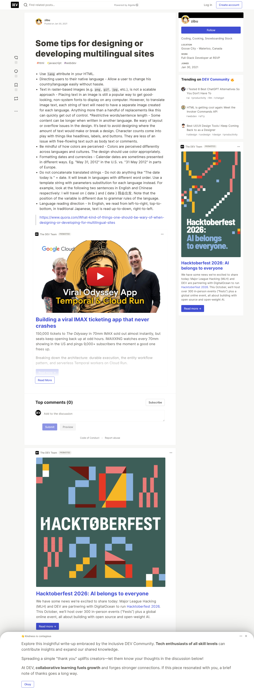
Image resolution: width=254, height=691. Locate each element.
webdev (70, 63)
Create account (229, 5)
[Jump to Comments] (16, 73)
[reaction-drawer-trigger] (16, 59)
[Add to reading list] (16, 86)
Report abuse (112, 437)
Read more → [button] (47, 626)
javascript (54, 63)
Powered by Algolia (125, 5)
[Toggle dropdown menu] (162, 234)
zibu (47, 20)
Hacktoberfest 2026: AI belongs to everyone (92, 593)
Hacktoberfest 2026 (143, 606)
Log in (208, 5)
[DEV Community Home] (15, 4)
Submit (49, 427)
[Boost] (16, 98)
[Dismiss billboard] (246, 636)
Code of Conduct (89, 437)
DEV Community (215, 79)
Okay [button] (27, 684)
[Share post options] (16, 111)
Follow (211, 30)
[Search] (25, 5)
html (40, 63)
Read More (45, 380)
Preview (68, 427)
